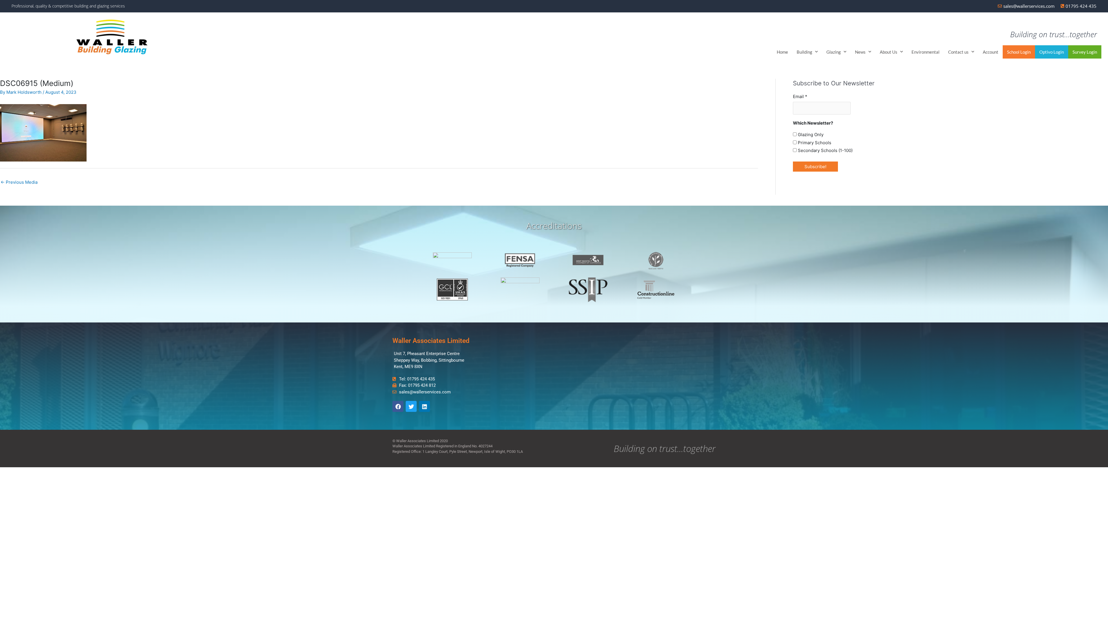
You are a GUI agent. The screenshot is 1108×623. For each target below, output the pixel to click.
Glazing (833, 52)
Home (782, 52)
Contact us (958, 52)
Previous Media (19, 182)
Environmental (925, 52)
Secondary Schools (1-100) (825, 150)
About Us (888, 52)
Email (800, 96)
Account (990, 52)
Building (804, 52)
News (860, 52)
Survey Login (1085, 52)
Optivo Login (1051, 52)
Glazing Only (810, 134)
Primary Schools (814, 142)
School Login (1019, 52)
